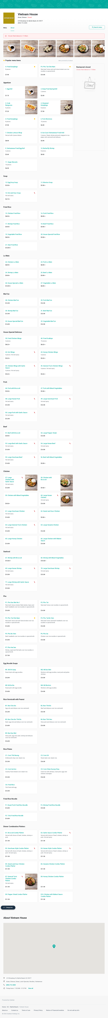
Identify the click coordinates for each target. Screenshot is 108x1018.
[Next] (105, 48)
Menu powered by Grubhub (65, 60)
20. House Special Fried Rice (50, 234)
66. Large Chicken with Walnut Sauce (51, 540)
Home (4, 1007)
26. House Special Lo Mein (14, 283)
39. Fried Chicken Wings (13, 338)
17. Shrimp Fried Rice (12, 224)
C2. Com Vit (45, 755)
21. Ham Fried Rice (11, 245)
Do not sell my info (73, 1010)
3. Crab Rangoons (8, 104)
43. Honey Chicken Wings (49, 352)
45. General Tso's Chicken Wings (52, 366)
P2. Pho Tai (44, 602)
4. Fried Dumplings (11, 67)
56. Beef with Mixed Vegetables (51, 457)
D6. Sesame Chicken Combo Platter (53, 864)
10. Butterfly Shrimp (47, 148)
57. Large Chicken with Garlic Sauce (9, 479)
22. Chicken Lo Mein (12, 262)
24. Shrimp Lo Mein (11, 272)
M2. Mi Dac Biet (46, 670)
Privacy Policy (38, 1010)
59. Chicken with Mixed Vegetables (17, 495)
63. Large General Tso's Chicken (16, 525)
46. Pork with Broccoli (12, 388)
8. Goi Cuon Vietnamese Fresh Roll (52, 133)
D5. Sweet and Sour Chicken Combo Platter (14, 865)
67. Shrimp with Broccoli (13, 558)
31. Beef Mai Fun (46, 311)
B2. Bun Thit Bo (46, 705)
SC (8, 1007)
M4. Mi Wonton (46, 685)
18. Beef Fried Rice (47, 224)
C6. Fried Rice (10, 785)
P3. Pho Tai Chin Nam (48, 67)
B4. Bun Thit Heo (46, 719)
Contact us (14, 1010)
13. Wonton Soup (46, 182)
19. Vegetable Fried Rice (13, 234)
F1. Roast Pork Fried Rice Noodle (16, 805)
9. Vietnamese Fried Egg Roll (15, 148)
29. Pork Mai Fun (46, 300)
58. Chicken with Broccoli (46, 478)
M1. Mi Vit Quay (10, 670)
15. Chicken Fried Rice (12, 213)
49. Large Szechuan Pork (49, 399)
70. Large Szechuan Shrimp (50, 568)
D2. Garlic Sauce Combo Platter (51, 833)
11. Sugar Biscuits (11, 162)
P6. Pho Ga (44, 634)
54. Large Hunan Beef (48, 443)
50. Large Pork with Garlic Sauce (16, 412)
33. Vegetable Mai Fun (48, 321)
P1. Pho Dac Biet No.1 (12, 602)
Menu (5, 28)
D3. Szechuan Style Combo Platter (17, 848)
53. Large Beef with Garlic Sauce (16, 443)
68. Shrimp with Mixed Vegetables (52, 558)
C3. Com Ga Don (10, 769)
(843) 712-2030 (22, 23)
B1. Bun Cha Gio (10, 705)
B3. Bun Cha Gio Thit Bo (13, 719)
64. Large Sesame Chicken (50, 525)
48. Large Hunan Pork (12, 399)
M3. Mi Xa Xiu (9, 685)
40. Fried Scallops (47, 338)
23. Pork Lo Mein (46, 262)
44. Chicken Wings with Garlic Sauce (15, 367)
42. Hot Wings (10, 352)
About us (5, 1010)
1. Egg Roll (8, 89)
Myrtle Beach (14, 1007)
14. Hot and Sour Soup (13, 193)
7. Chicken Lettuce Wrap (13, 133)
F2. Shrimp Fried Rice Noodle (50, 805)
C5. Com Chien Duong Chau (50, 769)
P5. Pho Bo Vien (10, 634)
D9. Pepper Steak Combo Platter (16, 894)
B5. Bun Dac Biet (10, 733)
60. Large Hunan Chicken (46, 496)
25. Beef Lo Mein (46, 272)
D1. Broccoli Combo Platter (14, 833)
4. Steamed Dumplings (44, 104)
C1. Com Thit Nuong (12, 755)
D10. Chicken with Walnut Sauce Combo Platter (52, 895)
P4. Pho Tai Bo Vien (47, 618)
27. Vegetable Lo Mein (48, 283)
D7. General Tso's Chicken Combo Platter (11, 878)
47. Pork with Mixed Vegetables (51, 388)
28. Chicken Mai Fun (12, 300)
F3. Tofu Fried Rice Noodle (14, 815)
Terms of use (26, 1010)
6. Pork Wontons (46, 119)
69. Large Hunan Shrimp (13, 568)
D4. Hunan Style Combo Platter (51, 848)
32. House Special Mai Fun (14, 321)
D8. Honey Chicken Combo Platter (52, 876)
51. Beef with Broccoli (12, 433)
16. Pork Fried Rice (47, 213)
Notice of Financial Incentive (55, 1010)
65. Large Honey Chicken (13, 539)
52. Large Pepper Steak (49, 433)
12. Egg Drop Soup (11, 182)
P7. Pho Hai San (10, 647)
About (12, 28)
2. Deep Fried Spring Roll (49, 89)
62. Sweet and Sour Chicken (50, 511)
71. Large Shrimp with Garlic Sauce (17, 582)
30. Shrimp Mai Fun (11, 311)
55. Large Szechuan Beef (13, 457)
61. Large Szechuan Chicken (15, 511)
